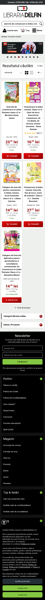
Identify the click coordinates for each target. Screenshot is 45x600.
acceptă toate (22, 595)
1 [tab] (7, 57)
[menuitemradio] (31, 73)
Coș (26, 30)
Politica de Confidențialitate (19, 567)
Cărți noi (6, 458)
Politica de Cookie (28, 544)
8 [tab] (33, 57)
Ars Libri (9, 137)
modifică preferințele (22, 581)
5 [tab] (22, 57)
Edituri (5, 471)
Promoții (6, 464)
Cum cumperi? (9, 404)
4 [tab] (19, 57)
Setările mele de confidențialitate (17, 505)
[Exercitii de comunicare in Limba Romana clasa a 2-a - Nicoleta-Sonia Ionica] (11, 102)
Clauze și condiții (10, 385)
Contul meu (12, 30)
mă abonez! (23, 362)
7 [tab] (30, 57)
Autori (5, 477)
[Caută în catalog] (41, 24)
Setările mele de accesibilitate (15, 512)
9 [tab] (37, 57)
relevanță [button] (8, 72)
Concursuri (7, 417)
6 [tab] (26, 57)
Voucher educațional (11, 423)
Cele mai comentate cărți (13, 499)
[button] (37, 30)
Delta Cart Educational (11, 279)
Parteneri (7, 483)
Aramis (9, 205)
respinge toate (22, 588)
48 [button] (39, 72)
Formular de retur (10, 452)
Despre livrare (8, 410)
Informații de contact (12, 445)
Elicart (31, 137)
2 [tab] (11, 57)
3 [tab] (15, 57)
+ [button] (41, 316)
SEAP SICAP (8, 430)
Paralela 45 (31, 205)
